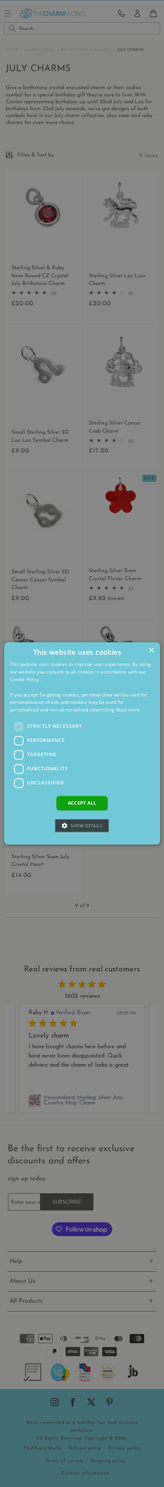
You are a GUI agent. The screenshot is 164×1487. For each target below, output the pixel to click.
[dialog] (82, 743)
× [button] (151, 650)
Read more (128, 709)
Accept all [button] (82, 803)
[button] (82, 826)
